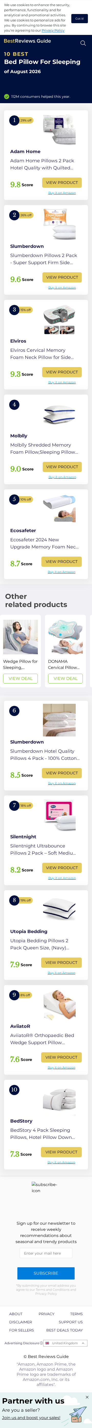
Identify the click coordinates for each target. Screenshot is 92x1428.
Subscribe (46, 1273)
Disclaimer (20, 1322)
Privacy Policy (53, 30)
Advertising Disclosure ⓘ (24, 1343)
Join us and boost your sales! (31, 1417)
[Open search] (83, 43)
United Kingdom (65, 1343)
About (15, 1314)
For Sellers (21, 1330)
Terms (76, 1314)
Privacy (46, 1314)
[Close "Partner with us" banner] (87, 1397)
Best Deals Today (64, 1330)
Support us (71, 1322)
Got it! (79, 18)
